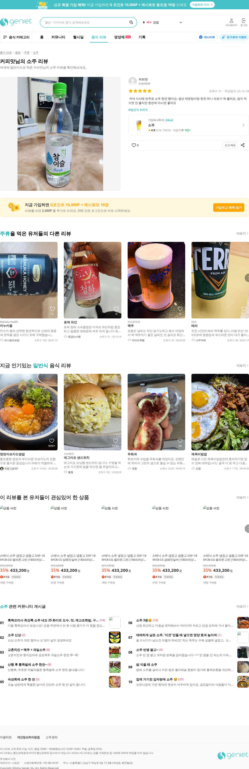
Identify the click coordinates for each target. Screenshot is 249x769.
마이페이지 (231, 25)
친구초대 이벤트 (237, 37)
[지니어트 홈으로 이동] (16, 22)
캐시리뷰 (209, 37)
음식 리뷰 (6, 52)
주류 (27, 52)
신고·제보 (230, 145)
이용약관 (5, 737)
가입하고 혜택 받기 (229, 207)
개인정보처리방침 (28, 737)
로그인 (243, 25)
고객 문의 (52, 737)
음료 (18, 52)
